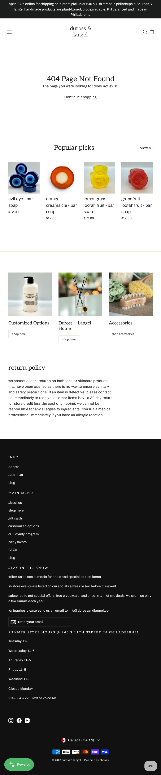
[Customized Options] (30, 294)
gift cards (15, 518)
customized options (23, 526)
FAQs (12, 550)
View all (146, 148)
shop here (19, 334)
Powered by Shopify (96, 760)
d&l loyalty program (23, 534)
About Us (15, 475)
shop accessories (123, 334)
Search (14, 467)
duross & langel (80, 31)
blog (11, 482)
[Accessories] (131, 294)
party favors (17, 542)
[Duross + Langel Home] (80, 294)
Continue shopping (80, 97)
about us (15, 502)
